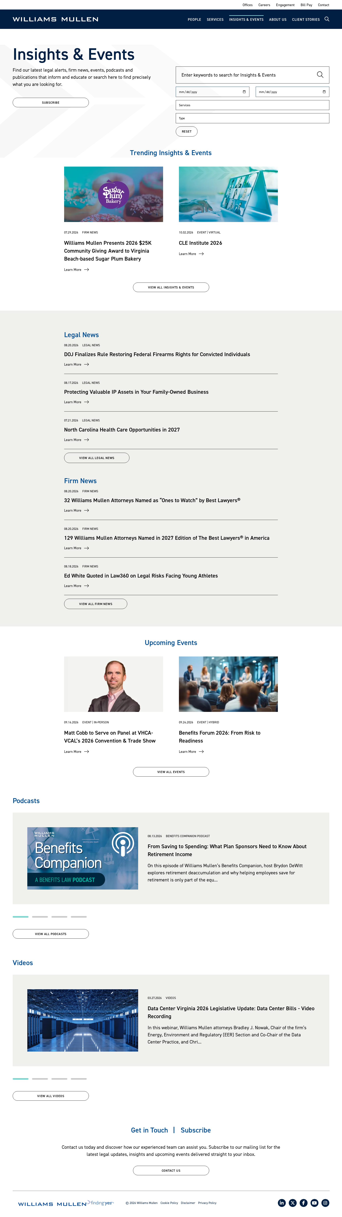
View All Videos (50, 1096)
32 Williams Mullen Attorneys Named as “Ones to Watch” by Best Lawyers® (152, 500)
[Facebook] (304, 1203)
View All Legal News (96, 458)
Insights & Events (246, 19)
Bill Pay (306, 5)
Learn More (72, 269)
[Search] (320, 75)
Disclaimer (188, 1203)
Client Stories (306, 19)
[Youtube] (314, 1203)
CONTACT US (171, 1170)
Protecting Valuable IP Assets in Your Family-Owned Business (136, 391)
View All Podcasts (51, 934)
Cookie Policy (169, 1203)
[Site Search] (327, 19)
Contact (323, 5)
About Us (278, 19)
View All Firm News (95, 604)
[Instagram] (325, 1203)
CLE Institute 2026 (200, 242)
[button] (20, 917)
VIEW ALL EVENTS (171, 772)
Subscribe (196, 1129)
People (194, 19)
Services (215, 19)
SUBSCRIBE (51, 102)
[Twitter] (293, 1203)
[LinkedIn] (282, 1203)
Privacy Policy (207, 1203)
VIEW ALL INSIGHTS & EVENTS (171, 287)
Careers (264, 5)
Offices (248, 5)
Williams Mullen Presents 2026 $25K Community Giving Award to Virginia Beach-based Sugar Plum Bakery (108, 250)
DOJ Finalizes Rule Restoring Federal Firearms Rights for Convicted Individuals (157, 354)
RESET (187, 131)
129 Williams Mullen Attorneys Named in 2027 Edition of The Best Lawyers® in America (167, 537)
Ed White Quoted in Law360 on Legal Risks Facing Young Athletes (141, 575)
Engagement (285, 5)
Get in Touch (149, 1129)
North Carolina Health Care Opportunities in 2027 (122, 429)
